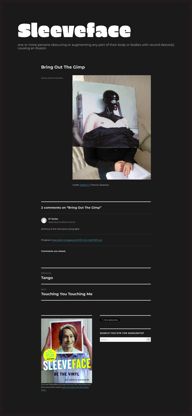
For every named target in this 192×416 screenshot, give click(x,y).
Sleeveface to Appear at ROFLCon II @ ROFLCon (77, 240)
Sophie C (84, 185)
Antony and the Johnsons (52, 78)
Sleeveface (74, 29)
